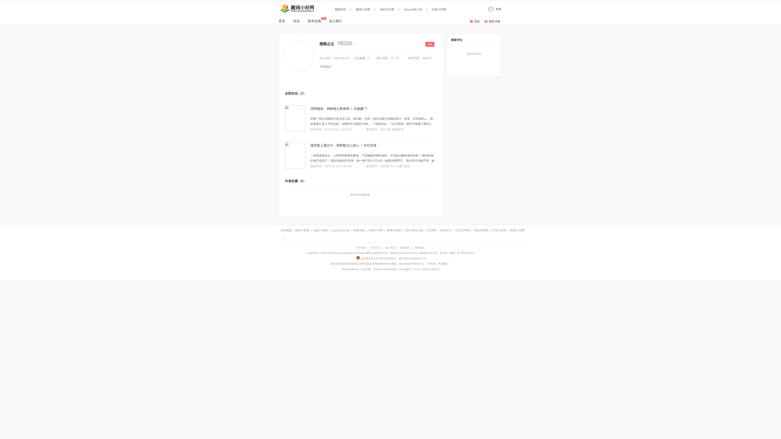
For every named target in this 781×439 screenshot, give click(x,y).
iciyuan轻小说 (340, 230)
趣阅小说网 (363, 9)
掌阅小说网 (394, 230)
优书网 (431, 230)
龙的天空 (445, 230)
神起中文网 (387, 9)
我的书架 (494, 21)
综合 (296, 21)
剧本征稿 (314, 21)
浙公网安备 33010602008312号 (378, 258)
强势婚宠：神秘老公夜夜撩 (329, 108)
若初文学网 (481, 230)
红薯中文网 (376, 230)
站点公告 (376, 247)
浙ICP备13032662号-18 (412, 258)
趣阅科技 (340, 9)
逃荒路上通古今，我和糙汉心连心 (334, 145)
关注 (430, 44)
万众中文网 (499, 230)
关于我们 (361, 247)
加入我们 (335, 21)
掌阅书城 (358, 230)
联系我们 (405, 247)
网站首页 (420, 247)
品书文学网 (462, 230)
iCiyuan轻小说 (413, 9)
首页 (282, 21)
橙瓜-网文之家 (414, 230)
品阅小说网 (439, 9)
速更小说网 (517, 230)
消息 (477, 21)
